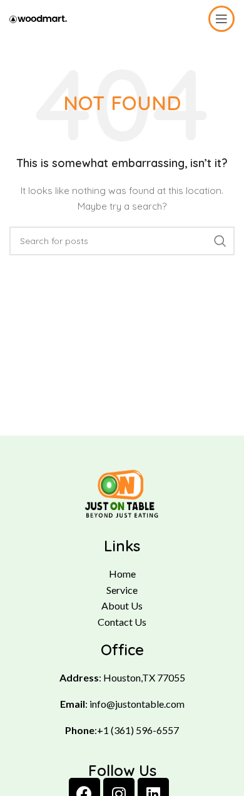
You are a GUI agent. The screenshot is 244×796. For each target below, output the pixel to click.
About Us (122, 605)
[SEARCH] (220, 241)
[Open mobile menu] (221, 18)
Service (122, 590)
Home (122, 573)
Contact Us (122, 622)
